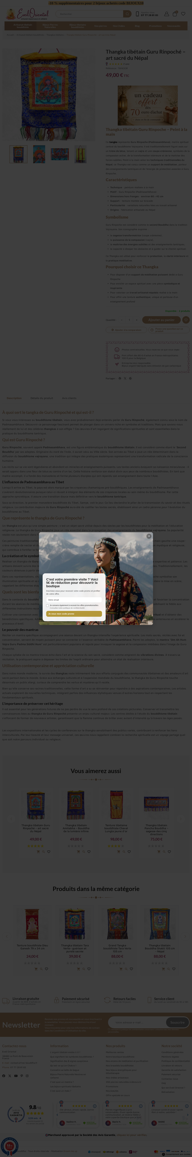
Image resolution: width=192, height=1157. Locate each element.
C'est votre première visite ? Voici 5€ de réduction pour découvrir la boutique (72, 583)
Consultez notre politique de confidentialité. (67, 608)
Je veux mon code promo (61, 614)
